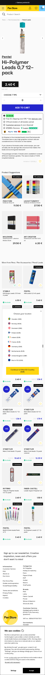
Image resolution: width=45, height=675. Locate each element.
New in (25, 583)
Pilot (24, 591)
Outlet (25, 580)
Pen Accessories (14, 20)
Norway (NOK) (16, 324)
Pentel (7, 57)
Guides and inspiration (11, 583)
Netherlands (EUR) (18, 351)
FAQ (4, 571)
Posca (25, 599)
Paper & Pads (27, 575)
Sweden (26, 625)
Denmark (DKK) (17, 328)
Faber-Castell (28, 596)
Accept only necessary (12, 662)
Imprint (5, 595)
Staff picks (27, 585)
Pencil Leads (26, 20)
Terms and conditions (10, 590)
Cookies (6, 598)
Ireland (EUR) (16, 337)
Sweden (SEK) (16, 319)
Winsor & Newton (29, 601)
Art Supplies (27, 568)
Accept (31, 670)
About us (6, 574)
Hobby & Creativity (29, 571)
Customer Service (9, 569)
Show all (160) (28, 603)
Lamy (25, 594)
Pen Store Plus (8, 581)
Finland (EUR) (16, 333)
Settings (13, 670)
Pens (4, 20)
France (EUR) (16, 342)
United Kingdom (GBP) (19, 356)
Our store (6, 576)
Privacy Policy (7, 593)
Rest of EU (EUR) (17, 360)
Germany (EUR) (17, 346)
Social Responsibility (10, 586)
